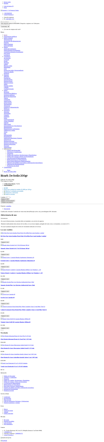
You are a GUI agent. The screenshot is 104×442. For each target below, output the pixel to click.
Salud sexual (8, 103)
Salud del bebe (8, 46)
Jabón (5, 84)
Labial (6, 64)
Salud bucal (7, 139)
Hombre (6, 63)
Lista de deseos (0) (8, 6)
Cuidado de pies (9, 89)
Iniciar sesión (7, 2)
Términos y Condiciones (14, 152)
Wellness (7, 109)
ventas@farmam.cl (8, 14)
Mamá (6, 47)
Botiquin (6, 92)
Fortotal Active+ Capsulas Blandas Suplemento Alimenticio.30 (18, 260)
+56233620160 (8, 13)
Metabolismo (8, 127)
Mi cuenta (6, 420)
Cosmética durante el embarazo (13, 52)
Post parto (7, 53)
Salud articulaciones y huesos (13, 138)
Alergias (6, 112)
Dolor (5, 118)
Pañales (6, 43)
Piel (5, 133)
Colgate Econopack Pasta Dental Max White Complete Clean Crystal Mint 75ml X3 (24, 309)
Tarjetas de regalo (8, 410)
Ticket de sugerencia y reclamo (12, 402)
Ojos (5, 69)
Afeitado (6, 76)
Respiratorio (8, 136)
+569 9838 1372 (9, 19)
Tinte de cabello (9, 72)
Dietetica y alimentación (11, 107)
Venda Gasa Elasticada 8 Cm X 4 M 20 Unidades (14, 366)
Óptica (6, 98)
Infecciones (7, 124)
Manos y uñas (8, 66)
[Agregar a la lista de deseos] (1, 256)
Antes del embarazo (10, 49)
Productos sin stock (13, 166)
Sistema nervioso (9, 141)
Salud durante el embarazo (12, 50)
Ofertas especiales (8, 413)
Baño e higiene (8, 44)
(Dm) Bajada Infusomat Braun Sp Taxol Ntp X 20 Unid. (16, 339)
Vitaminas (7, 106)
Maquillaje (7, 67)
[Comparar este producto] (3, 256)
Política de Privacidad (13, 150)
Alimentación (8, 39)
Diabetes (6, 116)
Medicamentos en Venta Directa (17, 159)
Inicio (5, 35)
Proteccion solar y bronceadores (13, 70)
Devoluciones (7, 398)
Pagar (5, 7)
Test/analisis (8, 104)
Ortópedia (7, 99)
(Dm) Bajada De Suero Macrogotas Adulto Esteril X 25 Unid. (17, 348)
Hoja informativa (8, 424)
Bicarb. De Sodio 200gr (10, 171)
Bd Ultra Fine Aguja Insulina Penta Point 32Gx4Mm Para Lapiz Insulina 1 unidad (23, 236)
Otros (5, 132)
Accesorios (7, 58)
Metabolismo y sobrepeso (12, 129)
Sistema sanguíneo (10, 144)
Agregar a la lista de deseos (7, 200)
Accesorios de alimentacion (12, 41)
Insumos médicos (9, 95)
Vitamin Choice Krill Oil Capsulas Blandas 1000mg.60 (15, 322)
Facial (5, 61)
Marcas (6, 409)
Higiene (6, 75)
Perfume (6, 73)
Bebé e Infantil (8, 38)
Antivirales (7, 113)
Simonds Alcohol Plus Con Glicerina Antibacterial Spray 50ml (18, 285)
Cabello (6, 87)
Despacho (10, 153)
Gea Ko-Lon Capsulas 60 (7, 297)
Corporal (6, 59)
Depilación (7, 78)
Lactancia (7, 55)
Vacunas (6, 146)
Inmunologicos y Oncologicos (13, 126)
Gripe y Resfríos (9, 121)
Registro (6, 3)
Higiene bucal (8, 81)
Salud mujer (7, 101)
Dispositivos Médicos (10, 93)
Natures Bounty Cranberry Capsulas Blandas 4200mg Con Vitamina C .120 (21, 273)
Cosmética (7, 56)
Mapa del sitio (7, 400)
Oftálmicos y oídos (9, 130)
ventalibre (8, 206)
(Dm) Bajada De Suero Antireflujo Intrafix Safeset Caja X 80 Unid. (19, 357)
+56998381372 (8, 432)
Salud (5, 90)
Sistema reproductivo (10, 143)
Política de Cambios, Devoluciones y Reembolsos (21, 155)
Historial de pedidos (9, 421)
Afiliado (6, 412)
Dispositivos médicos (10, 36)
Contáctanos (8, 167)
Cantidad (3, 197)
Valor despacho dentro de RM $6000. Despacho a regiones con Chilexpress (20, 23)
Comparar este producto (7, 202)
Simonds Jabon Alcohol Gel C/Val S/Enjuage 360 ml (15, 248)
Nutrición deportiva (10, 96)
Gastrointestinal (9, 119)
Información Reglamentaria (15, 164)
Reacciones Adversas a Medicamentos (18, 161)
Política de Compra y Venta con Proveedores (20, 156)
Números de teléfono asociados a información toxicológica (25, 163)
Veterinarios (8, 147)
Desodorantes (8, 79)
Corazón (6, 115)
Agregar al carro (5, 199)
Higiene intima (8, 83)
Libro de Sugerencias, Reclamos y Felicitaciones (16, 401)
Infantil (6, 123)
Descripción (7, 208)
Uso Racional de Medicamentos (16, 158)
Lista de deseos (8, 422)
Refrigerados (8, 135)
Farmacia (7, 110)
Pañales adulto (8, 86)
